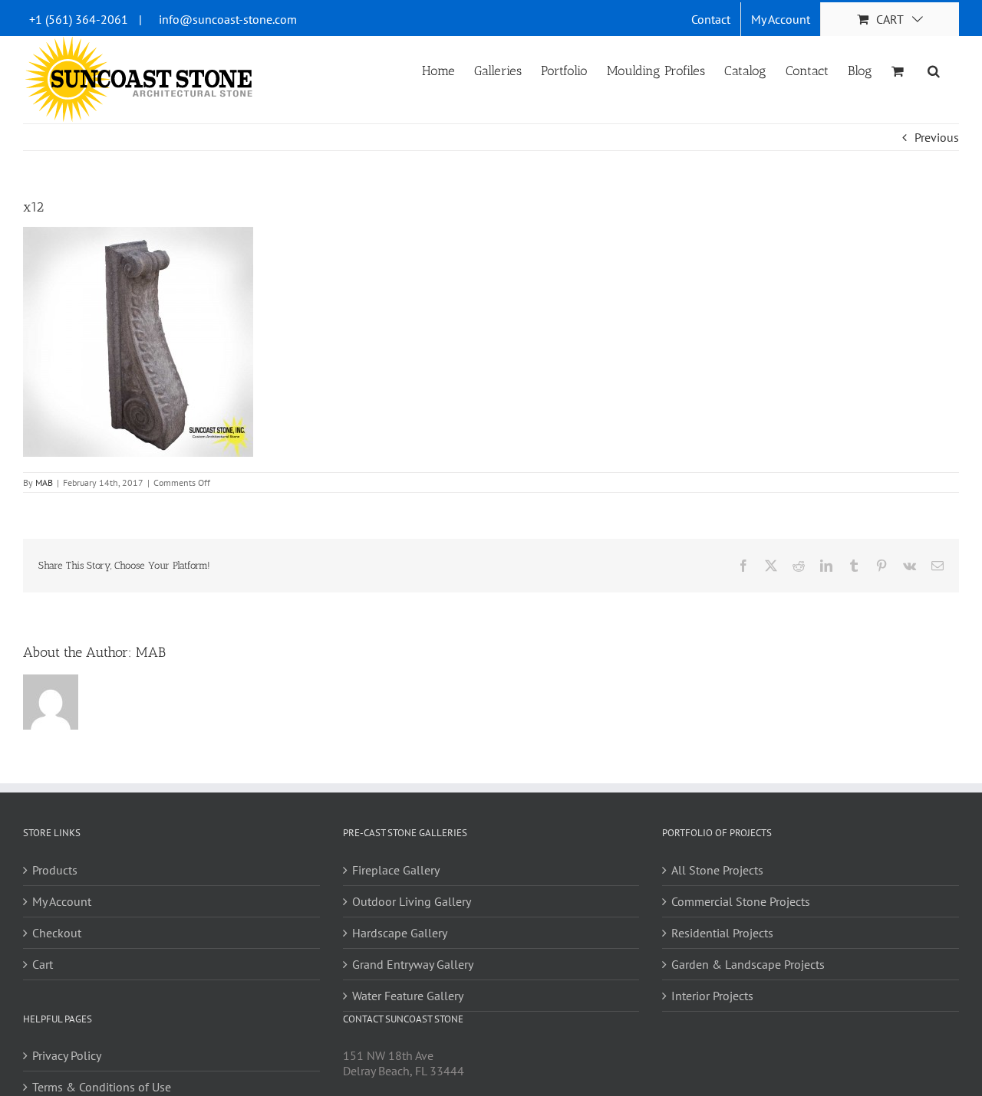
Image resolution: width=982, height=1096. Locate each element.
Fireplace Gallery (396, 870)
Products (54, 870)
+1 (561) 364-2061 (78, 19)
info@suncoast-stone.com (228, 19)
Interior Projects (712, 995)
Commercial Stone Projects (740, 901)
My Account (61, 901)
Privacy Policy (66, 1055)
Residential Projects (722, 932)
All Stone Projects (717, 870)
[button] (934, 70)
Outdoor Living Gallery (411, 901)
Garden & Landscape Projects (748, 964)
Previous (936, 137)
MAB (44, 482)
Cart (42, 964)
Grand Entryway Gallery (412, 964)
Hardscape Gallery (399, 932)
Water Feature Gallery (407, 995)
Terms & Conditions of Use (101, 1086)
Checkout (56, 932)
